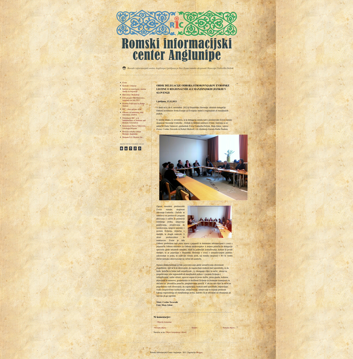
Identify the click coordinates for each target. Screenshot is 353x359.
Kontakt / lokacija (129, 85)
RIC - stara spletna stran (131, 109)
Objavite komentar (164, 322)
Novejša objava (160, 327)
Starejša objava (229, 327)
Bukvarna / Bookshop (130, 94)
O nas (124, 82)
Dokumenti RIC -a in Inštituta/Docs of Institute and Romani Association (134, 120)
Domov (194, 327)
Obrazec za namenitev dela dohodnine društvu (132, 113)
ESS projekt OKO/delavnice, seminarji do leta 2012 (133, 98)
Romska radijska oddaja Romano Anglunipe (131, 132)
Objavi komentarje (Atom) (176, 332)
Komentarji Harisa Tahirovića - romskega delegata (134, 126)
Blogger (199, 352)
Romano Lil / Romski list (132, 137)
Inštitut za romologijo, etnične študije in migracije (134, 90)
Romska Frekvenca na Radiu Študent (133, 104)
